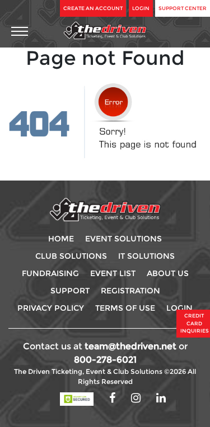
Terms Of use (125, 308)
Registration (130, 291)
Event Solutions (123, 239)
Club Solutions (71, 256)
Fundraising (50, 273)
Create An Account (93, 8)
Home (61, 239)
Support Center (182, 8)
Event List (113, 273)
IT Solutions (146, 256)
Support (70, 291)
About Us (168, 273)
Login (141, 8)
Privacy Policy (50, 308)
